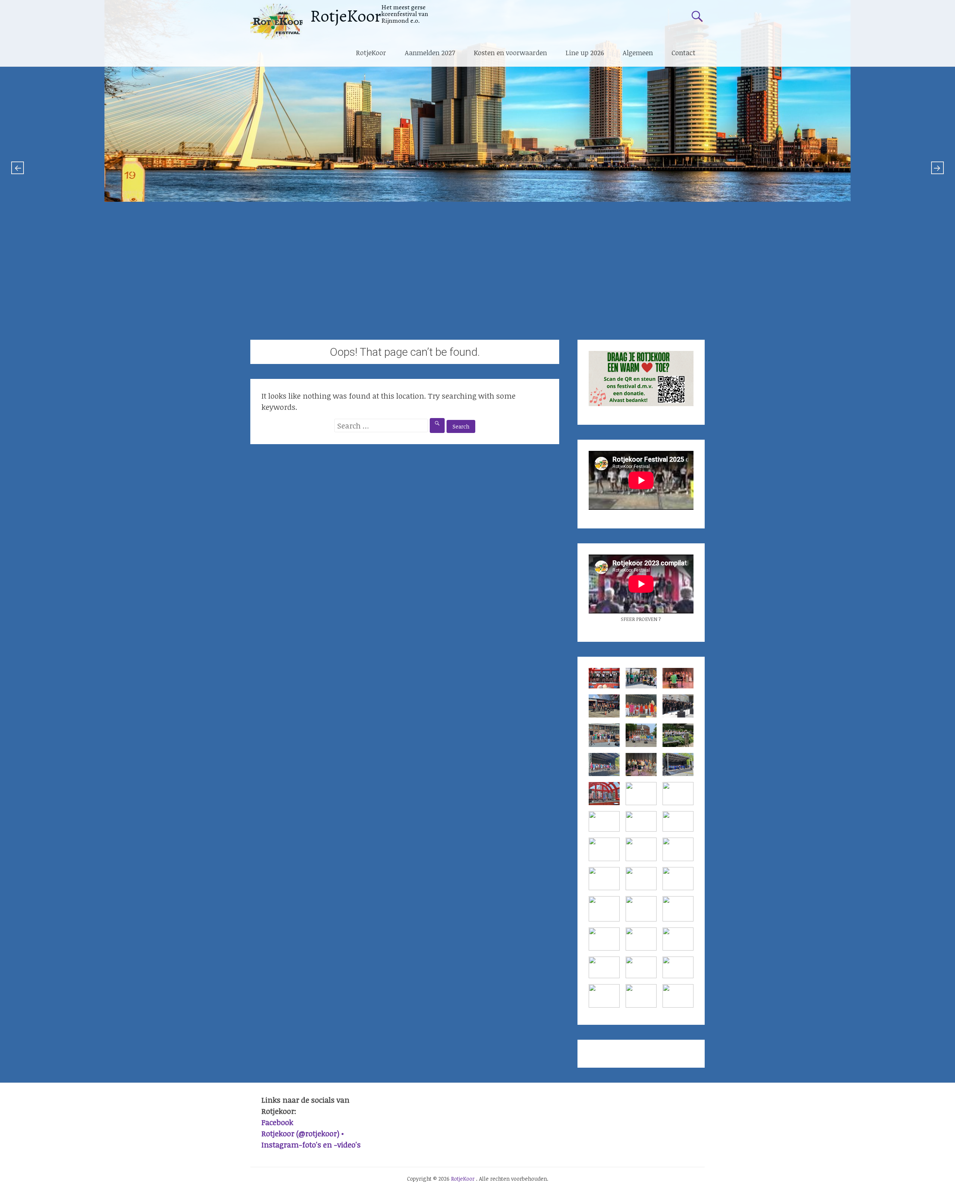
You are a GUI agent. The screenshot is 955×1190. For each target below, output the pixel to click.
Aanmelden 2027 (430, 52)
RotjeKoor (345, 16)
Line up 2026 (585, 52)
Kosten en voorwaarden (510, 52)
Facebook (277, 1122)
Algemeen (638, 52)
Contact (683, 52)
